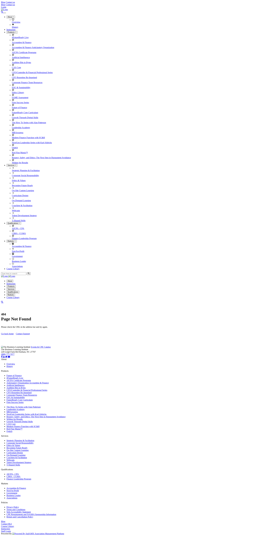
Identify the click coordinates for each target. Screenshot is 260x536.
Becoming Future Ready (22, 185)
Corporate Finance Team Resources (27, 82)
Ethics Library (18, 92)
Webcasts (16, 210)
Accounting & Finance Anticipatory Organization (33, 47)
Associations (17, 266)
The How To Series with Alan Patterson (29, 122)
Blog (3, 2)
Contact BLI (6, 524)
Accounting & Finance (21, 42)
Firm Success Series (20, 102)
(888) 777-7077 (7, 354)
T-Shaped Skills (18, 220)
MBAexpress (17, 132)
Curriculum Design (20, 195)
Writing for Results (20, 162)
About (10, 17)
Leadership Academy (21, 127)
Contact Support (23, 334)
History (15, 27)
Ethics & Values (19, 180)
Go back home (7, 334)
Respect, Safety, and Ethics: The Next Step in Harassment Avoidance (41, 157)
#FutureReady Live (20, 37)
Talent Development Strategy (24, 215)
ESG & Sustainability (21, 87)
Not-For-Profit (18, 251)
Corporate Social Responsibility (25, 175)
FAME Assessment (20, 97)
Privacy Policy (12, 507)
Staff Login (6, 531)
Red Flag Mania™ (20, 152)
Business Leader (19, 261)
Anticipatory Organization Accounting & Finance (27, 383)
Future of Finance (19, 107)
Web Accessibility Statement (18, 512)
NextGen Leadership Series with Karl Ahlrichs (32, 142)
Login (3, 7)
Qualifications (13, 223)
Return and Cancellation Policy (19, 517)
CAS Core (16, 67)
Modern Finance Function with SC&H (28, 137)
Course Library (13, 269)
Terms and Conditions (15, 509)
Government (17, 256)
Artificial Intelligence (21, 57)
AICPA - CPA (18, 228)
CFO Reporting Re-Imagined (24, 77)
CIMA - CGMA (19, 233)
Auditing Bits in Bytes (21, 62)
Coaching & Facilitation (22, 205)
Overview (16, 22)
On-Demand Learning (21, 200)
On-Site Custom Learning (23, 190)
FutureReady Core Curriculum (25, 112)
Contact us (10, 2)
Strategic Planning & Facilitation (26, 170)
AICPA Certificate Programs (24, 52)
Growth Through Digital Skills (25, 117)
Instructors (10, 29)
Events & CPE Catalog (41, 347)
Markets (11, 241)
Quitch (15, 147)
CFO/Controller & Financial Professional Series (32, 72)
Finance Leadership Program (24, 238)
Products (11, 32)
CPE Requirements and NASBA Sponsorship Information (31, 514)
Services (11, 165)
